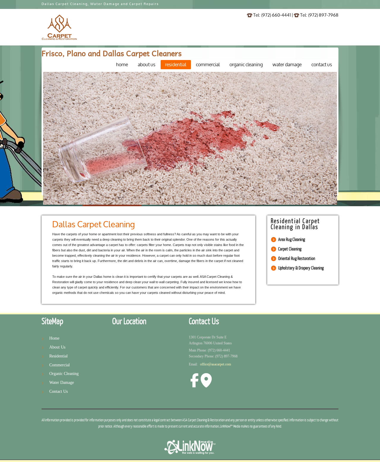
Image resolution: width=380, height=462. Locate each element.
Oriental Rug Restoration (296, 258)
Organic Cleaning (64, 373)
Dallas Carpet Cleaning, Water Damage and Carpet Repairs (100, 4)
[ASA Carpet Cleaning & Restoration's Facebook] (194, 376)
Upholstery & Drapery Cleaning (301, 268)
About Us (57, 347)
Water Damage (61, 382)
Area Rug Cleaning (291, 239)
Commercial (59, 365)
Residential (58, 356)
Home (54, 338)
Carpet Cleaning (289, 249)
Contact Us (58, 391)
